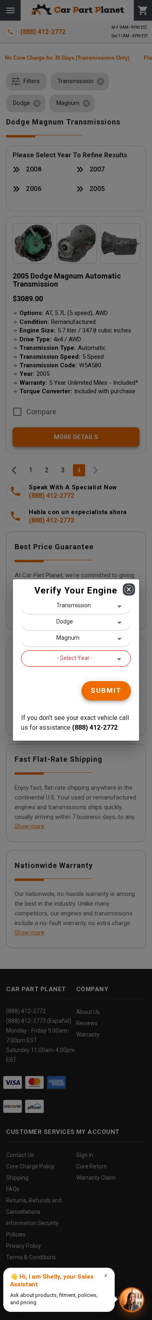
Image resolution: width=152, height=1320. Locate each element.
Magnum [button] (67, 637)
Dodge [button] (64, 621)
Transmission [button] (73, 605)
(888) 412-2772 (95, 727)
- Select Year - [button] (75, 658)
